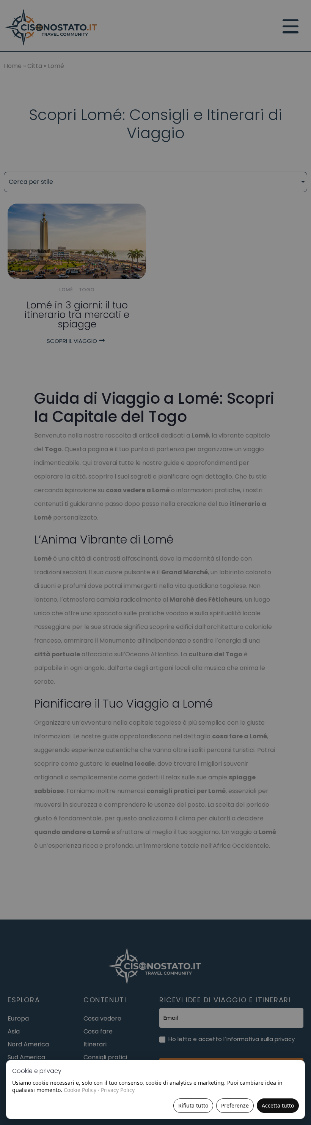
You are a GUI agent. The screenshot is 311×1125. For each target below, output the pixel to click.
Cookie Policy (80, 1089)
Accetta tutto (278, 1105)
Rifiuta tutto (193, 1105)
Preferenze (235, 1105)
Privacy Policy (118, 1089)
